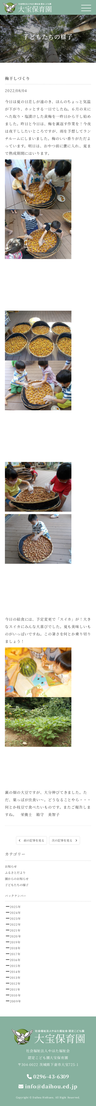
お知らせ (11, 866)
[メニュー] (86, 8)
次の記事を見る (63, 840)
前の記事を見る (32, 840)
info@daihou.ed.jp (50, 1086)
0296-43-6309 (50, 1076)
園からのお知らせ (17, 878)
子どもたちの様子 (17, 885)
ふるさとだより (15, 872)
